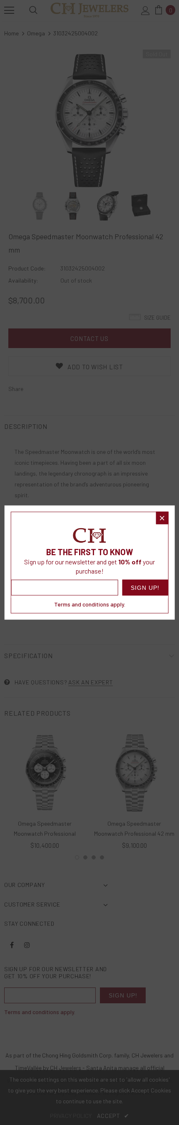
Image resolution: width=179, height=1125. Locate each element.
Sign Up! (145, 587)
